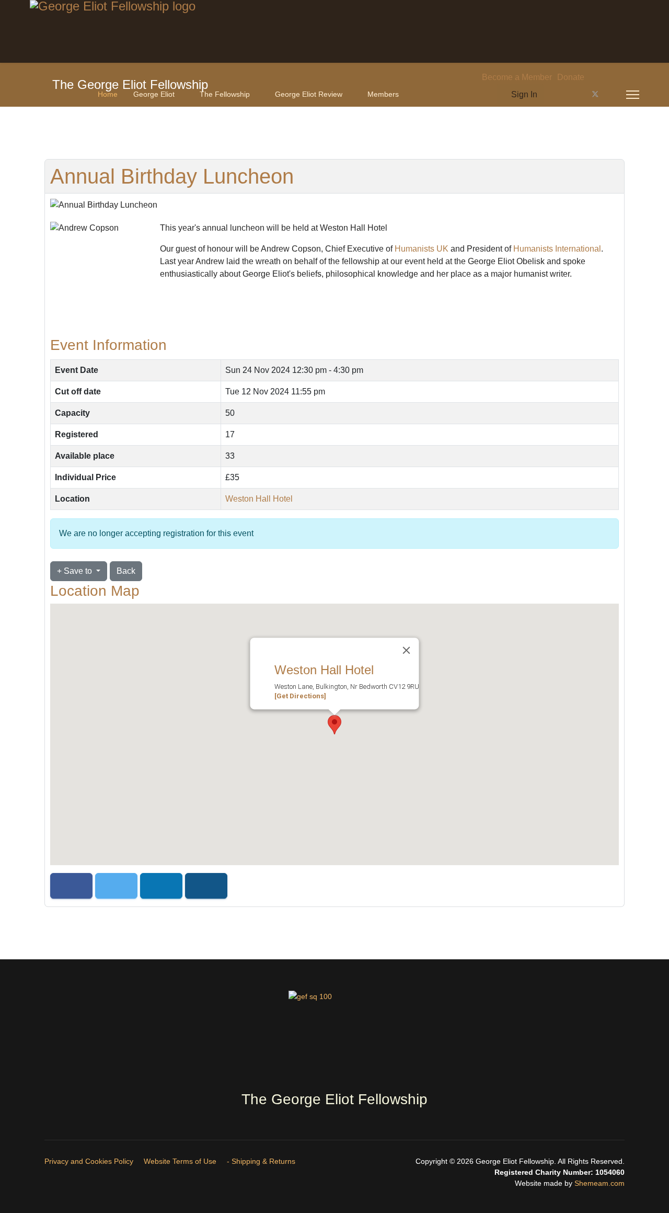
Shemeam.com (598, 1183)
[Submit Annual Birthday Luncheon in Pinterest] (206, 886)
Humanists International (557, 248)
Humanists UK (421, 248)
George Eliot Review (308, 94)
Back (126, 570)
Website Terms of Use (180, 1161)
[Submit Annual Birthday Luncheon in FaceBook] (71, 886)
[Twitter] (595, 94)
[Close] (406, 650)
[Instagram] (612, 94)
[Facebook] (578, 94)
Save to (78, 570)
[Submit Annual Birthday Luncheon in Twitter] (116, 886)
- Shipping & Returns (261, 1161)
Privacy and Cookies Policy (88, 1161)
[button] (334, 724)
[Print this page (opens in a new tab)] (309, 177)
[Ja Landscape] (334, 1036)
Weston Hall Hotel (259, 498)
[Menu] (632, 94)
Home (108, 94)
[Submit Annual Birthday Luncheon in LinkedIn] (161, 886)
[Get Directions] (300, 696)
